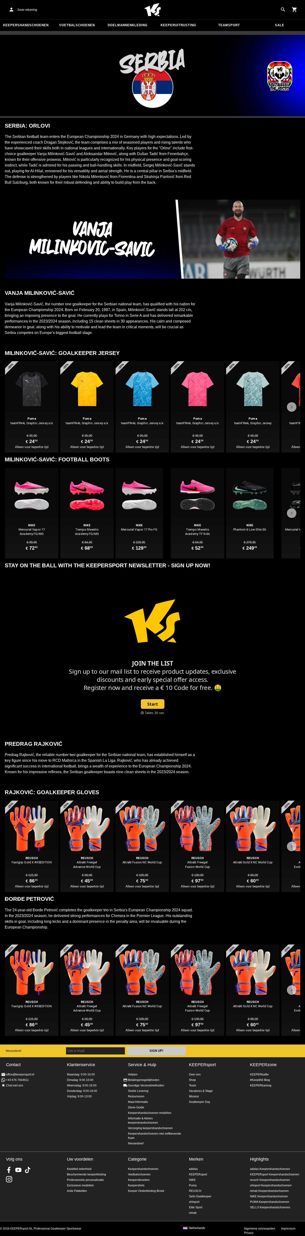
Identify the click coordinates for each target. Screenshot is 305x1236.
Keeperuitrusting (178, 25)
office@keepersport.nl (20, 1074)
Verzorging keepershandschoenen (150, 1128)
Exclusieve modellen (80, 1185)
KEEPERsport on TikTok (28, 1170)
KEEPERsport (202, 1064)
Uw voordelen (80, 1159)
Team (192, 1085)
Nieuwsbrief (13, 1051)
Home (152, 9)
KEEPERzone (263, 1064)
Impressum (288, 1228)
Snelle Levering (138, 1091)
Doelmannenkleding (127, 25)
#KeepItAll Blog (260, 1080)
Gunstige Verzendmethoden (146, 1085)
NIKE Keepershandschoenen (269, 1196)
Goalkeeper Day (199, 1102)
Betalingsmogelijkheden (143, 1080)
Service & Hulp (142, 1064)
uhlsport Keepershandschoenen (271, 1185)
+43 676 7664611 (17, 1080)
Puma (193, 1185)
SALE (279, 25)
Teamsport (229, 25)
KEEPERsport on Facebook (9, 1170)
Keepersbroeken (139, 1180)
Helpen (132, 1074)
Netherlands (197, 1228)
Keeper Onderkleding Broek (146, 1191)
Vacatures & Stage (201, 1091)
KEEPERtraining (260, 1085)
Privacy (249, 1233)
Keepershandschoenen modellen (149, 1113)
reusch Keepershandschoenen (270, 1180)
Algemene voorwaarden (259, 1228)
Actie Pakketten (77, 1191)
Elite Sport (195, 1207)
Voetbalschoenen (77, 25)
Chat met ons (14, 1085)
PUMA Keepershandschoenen (269, 1202)
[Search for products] (283, 9)
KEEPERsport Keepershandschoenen (274, 1174)
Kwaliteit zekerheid (79, 1169)
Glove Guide (136, 1107)
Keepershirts (136, 1185)
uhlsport (194, 1202)
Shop (192, 1080)
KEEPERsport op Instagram (9, 1179)
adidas (193, 1169)
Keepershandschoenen (26, 25)
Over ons (195, 1074)
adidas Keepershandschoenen (270, 1169)
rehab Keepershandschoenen (269, 1191)
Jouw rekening (27, 9)
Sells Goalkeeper (200, 1196)
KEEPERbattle (259, 1074)
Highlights (259, 1159)
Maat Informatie (138, 1102)
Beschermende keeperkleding (86, 1174)
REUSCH (195, 1191)
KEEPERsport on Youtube (18, 1170)
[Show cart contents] (294, 9)
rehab (193, 1213)
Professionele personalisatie (85, 1180)
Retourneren (136, 1096)
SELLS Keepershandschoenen (270, 1207)
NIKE (192, 1180)
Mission (194, 1096)
